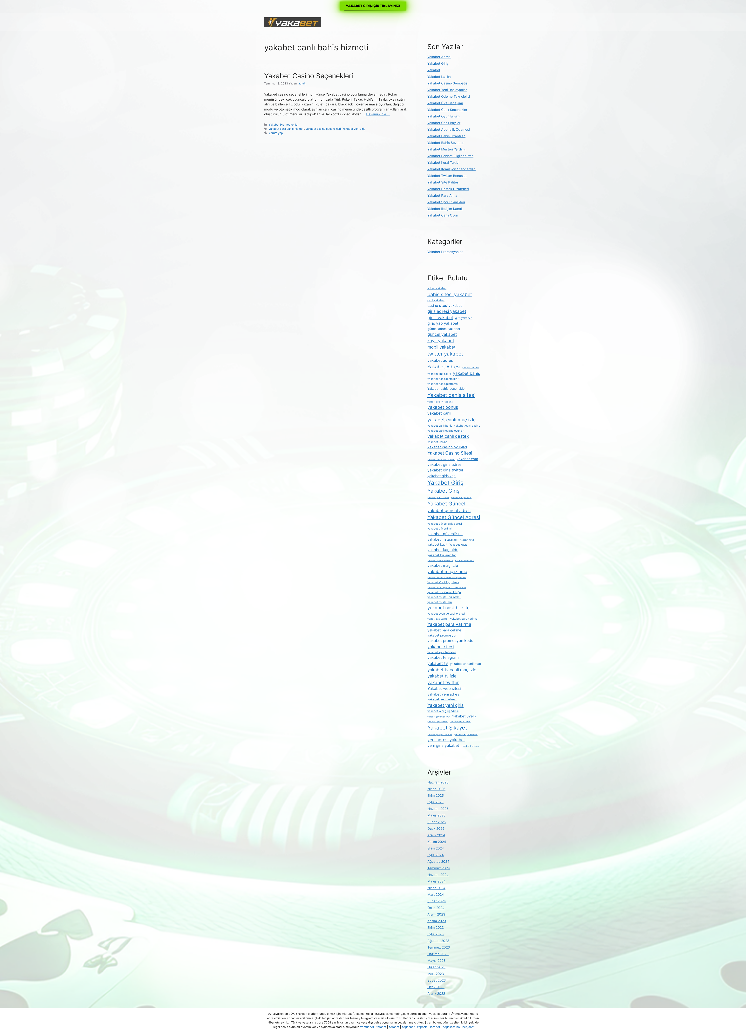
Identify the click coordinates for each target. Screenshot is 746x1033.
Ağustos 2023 (438, 941)
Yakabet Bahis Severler (445, 143)
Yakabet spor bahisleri (441, 652)
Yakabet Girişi (444, 491)
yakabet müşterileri (439, 602)
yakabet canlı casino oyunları (445, 430)
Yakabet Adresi (439, 57)
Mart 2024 (435, 894)
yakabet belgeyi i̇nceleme (440, 402)
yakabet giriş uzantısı (438, 497)
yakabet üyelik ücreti (460, 721)
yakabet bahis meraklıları (443, 378)
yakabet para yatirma (464, 618)
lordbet (435, 1027)
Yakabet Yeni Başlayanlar (447, 90)
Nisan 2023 (436, 967)
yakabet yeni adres (443, 694)
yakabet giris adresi (445, 464)
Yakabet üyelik (464, 716)
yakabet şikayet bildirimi (439, 734)
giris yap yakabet (442, 323)
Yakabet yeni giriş (353, 128)
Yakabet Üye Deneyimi (445, 103)
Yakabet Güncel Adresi (453, 517)
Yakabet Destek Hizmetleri (448, 189)
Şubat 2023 (436, 980)
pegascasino (451, 1027)
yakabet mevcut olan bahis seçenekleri (446, 577)
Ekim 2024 (435, 848)
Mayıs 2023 (436, 961)
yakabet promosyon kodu (450, 640)
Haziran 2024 (438, 875)
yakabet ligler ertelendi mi (440, 560)
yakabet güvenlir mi (445, 533)
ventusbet (367, 1027)
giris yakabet (463, 318)
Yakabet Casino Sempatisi (447, 83)
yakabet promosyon (442, 635)
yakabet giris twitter (445, 470)
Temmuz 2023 (438, 947)
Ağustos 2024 (438, 861)
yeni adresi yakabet (446, 739)
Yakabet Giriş (437, 63)
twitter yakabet (445, 354)
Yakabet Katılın (439, 77)
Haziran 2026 (438, 782)
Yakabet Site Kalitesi (443, 182)
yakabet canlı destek (448, 436)
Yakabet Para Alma (442, 195)
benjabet (468, 1027)
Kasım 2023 (436, 921)
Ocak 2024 (435, 908)
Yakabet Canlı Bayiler (443, 123)
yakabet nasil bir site (448, 607)
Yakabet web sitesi (444, 688)
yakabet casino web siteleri (441, 459)
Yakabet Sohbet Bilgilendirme (450, 156)
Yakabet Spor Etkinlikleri (446, 202)
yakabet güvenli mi (439, 528)
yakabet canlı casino (467, 425)
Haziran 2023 (438, 954)
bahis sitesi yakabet (449, 294)
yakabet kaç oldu (442, 549)
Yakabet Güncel (446, 503)
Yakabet (433, 70)
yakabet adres (440, 360)
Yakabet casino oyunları (447, 447)
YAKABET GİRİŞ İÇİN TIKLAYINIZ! (373, 6)
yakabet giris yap (441, 476)
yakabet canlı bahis (439, 425)
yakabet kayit (437, 544)
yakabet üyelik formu (437, 721)
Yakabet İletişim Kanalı (445, 209)
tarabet (381, 1027)
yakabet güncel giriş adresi (444, 523)
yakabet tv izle (442, 675)
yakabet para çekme (444, 630)
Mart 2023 (435, 974)
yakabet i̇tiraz (467, 540)
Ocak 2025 (435, 828)
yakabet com (467, 459)
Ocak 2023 (435, 987)
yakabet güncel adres (449, 510)
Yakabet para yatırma (449, 624)
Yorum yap (276, 133)
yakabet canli (439, 413)
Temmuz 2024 (438, 868)
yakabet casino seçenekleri (323, 128)
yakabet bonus (442, 407)
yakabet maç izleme (447, 571)
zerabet (394, 1027)
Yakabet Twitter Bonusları (447, 176)
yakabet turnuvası (470, 746)
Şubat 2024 (436, 901)
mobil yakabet (441, 347)
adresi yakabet (436, 288)
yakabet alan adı (470, 367)
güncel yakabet (442, 334)
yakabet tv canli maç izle (451, 669)
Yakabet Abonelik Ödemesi (448, 129)
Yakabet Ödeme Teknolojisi (448, 96)
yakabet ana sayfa (439, 373)
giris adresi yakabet (446, 311)
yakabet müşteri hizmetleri (444, 597)
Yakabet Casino (437, 441)
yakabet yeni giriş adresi (442, 711)
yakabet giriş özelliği (461, 497)
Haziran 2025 (437, 809)
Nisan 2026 (436, 789)
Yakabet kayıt (458, 544)
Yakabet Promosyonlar (283, 124)
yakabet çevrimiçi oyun (438, 717)
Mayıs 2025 (436, 815)
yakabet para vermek (437, 619)
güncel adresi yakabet (443, 329)
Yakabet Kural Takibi (443, 162)
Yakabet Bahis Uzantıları (446, 136)
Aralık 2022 (436, 994)
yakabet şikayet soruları (466, 734)
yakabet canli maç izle (451, 420)
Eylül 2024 (435, 855)
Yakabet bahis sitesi (451, 395)
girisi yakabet (440, 317)
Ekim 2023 (435, 928)
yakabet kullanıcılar (441, 555)
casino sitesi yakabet (444, 305)
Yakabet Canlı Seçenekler (447, 110)
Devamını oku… (378, 114)
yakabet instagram (442, 539)
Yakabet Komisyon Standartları (451, 169)
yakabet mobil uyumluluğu (444, 592)
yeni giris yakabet (443, 745)
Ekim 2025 (435, 795)
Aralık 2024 (436, 835)
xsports (422, 1027)
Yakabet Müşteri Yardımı (446, 149)
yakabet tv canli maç (465, 664)
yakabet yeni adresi (442, 699)
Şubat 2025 (436, 822)
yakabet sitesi (440, 646)
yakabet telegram (443, 657)
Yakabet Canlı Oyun (442, 215)
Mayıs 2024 (436, 881)
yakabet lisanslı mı (464, 560)
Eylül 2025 (435, 802)
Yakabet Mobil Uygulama (443, 582)
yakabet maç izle (442, 565)
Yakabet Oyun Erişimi (443, 116)
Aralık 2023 (436, 914)
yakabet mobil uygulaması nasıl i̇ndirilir (446, 587)
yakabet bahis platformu (442, 383)
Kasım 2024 (436, 842)
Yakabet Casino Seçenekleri (308, 76)
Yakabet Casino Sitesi (449, 453)
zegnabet (408, 1027)
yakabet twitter (443, 682)
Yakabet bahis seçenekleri (446, 388)
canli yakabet (435, 300)
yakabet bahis (466, 373)
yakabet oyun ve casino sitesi (446, 613)
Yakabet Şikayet (447, 727)
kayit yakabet (440, 340)
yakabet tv (437, 663)
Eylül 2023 (435, 934)
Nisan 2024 (436, 888)
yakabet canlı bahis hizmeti (286, 128)
